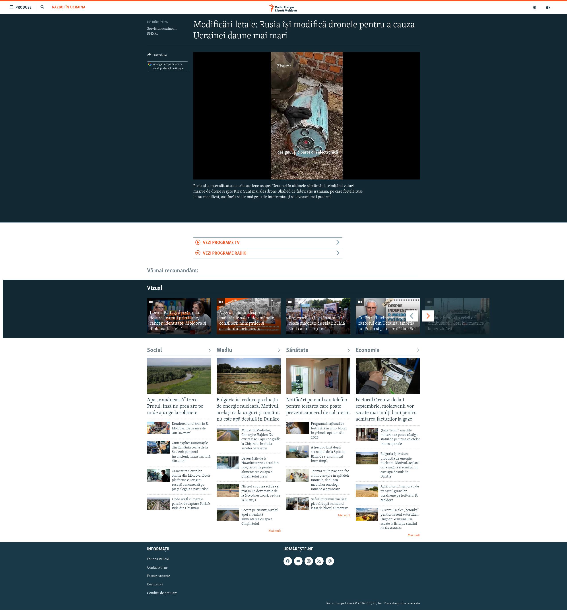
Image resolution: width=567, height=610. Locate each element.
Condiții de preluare (162, 593)
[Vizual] (548, 7)
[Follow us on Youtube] (298, 561)
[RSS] (319, 561)
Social (154, 350)
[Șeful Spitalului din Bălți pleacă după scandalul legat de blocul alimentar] (297, 503)
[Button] (157, 56)
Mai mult (274, 531)
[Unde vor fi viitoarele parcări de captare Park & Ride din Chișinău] (158, 503)
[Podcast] (534, 7)
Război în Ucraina (68, 8)
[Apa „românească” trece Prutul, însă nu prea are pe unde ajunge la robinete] (179, 376)
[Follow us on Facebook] (288, 561)
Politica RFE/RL (158, 559)
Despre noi (155, 585)
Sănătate (297, 350)
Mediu (224, 350)
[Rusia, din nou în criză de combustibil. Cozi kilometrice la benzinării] (457, 316)
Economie (368, 350)
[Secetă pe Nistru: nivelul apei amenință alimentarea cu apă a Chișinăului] (228, 514)
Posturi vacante (158, 576)
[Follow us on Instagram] (309, 561)
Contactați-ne (157, 568)
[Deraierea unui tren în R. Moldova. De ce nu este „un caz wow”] (158, 428)
